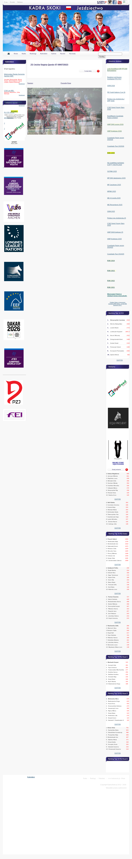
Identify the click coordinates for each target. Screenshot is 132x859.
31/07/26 (120, 360)
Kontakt (12, 2)
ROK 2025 (111, 153)
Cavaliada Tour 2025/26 (115, 146)
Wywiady (72, 54)
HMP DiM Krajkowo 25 (115, 232)
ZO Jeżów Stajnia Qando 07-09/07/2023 (49, 65)
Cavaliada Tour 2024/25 (115, 254)
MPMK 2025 (111, 191)
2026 (112, 101)
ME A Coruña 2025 (114, 198)
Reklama (20, 2)
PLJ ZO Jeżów (9, 112)
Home (16, 54)
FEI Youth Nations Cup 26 (116, 92)
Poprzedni (64, 83)
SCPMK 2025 (112, 171)
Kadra (24, 54)
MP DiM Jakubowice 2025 (116, 178)
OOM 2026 (111, 86)
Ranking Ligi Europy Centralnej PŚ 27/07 (114, 78)
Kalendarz (43, 54)
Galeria (53, 54)
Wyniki (62, 54)
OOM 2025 (111, 211)
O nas (5, 2)
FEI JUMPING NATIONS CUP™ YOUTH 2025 (115, 164)
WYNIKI (14, 111)
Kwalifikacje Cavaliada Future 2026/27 (115, 117)
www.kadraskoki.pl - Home (116, 778)
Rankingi (33, 54)
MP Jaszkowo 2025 (114, 185)
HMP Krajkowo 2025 (114, 239)
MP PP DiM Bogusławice (13, 102)
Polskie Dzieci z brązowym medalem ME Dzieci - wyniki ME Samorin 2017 (117, 304)
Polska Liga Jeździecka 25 (116, 218)
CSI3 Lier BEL (9, 91)
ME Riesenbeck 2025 (114, 205)
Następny (27, 83)
